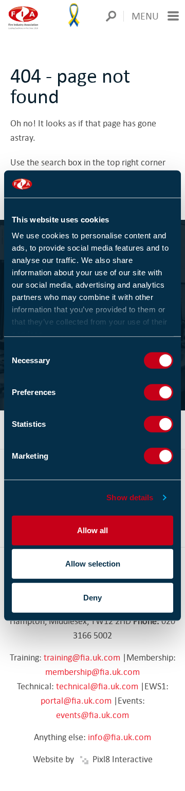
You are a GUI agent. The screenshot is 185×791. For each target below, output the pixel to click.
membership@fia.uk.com (92, 671)
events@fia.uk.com (92, 714)
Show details (129, 497)
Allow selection (92, 563)
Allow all (92, 529)
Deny (92, 597)
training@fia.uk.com (82, 657)
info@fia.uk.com (119, 736)
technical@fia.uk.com (97, 686)
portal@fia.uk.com (76, 700)
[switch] (158, 392)
